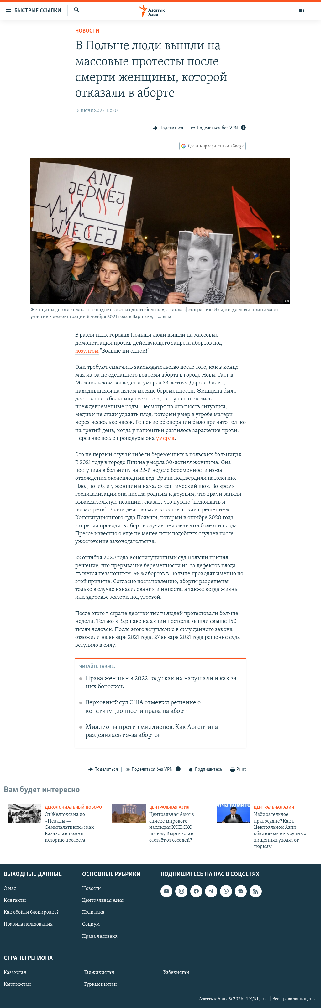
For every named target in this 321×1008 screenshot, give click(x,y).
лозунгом (87, 351)
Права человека (100, 936)
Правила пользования (28, 924)
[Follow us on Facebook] (196, 891)
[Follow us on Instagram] (181, 891)
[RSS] (255, 891)
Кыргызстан (17, 984)
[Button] (168, 128)
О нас (10, 888)
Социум (91, 924)
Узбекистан (176, 972)
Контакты (15, 900)
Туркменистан (100, 984)
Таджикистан (99, 972)
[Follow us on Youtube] (166, 891)
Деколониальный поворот (74, 807)
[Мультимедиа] (301, 10)
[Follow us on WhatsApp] (226, 891)
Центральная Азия (169, 807)
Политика (93, 912)
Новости (87, 31)
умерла (165, 438)
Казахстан (15, 972)
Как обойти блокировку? (31, 912)
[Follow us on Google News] (241, 891)
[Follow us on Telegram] (211, 891)
